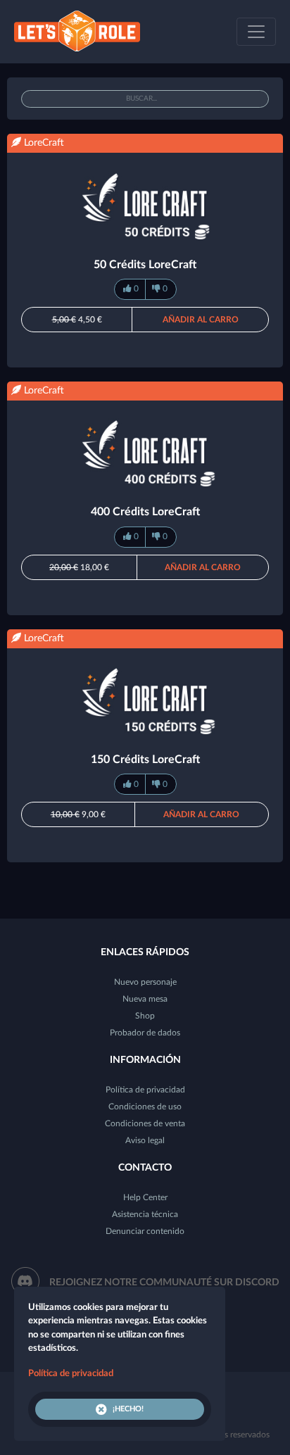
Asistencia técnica (145, 1214)
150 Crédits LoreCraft (145, 759)
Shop (145, 1016)
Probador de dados (145, 1032)
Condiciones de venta (145, 1123)
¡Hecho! (128, 1409)
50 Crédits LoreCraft (145, 264)
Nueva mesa (145, 999)
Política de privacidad (145, 1089)
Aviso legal (145, 1140)
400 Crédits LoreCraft (145, 511)
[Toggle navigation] (256, 32)
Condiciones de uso (145, 1106)
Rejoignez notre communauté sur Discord (164, 1282)
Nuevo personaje (145, 982)
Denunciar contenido (145, 1231)
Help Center (145, 1197)
